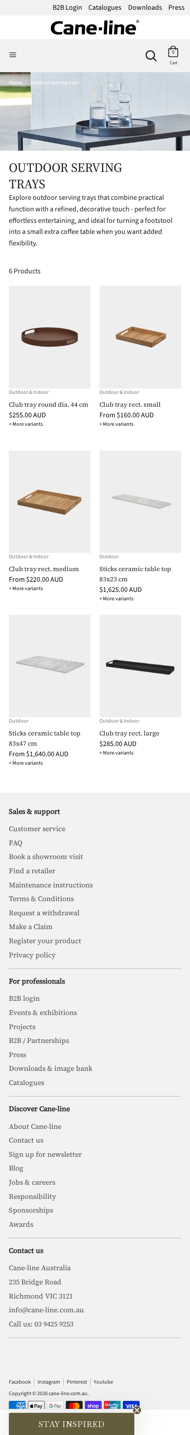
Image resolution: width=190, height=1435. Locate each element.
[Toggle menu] (13, 55)
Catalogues (105, 7)
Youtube (103, 1382)
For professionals (37, 981)
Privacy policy (32, 955)
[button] (71, 1424)
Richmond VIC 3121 (41, 1296)
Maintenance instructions (51, 885)
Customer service (37, 828)
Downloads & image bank (50, 1068)
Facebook (20, 1382)
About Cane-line (35, 1126)
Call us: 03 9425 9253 (41, 1324)
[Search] (151, 52)
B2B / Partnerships (39, 1040)
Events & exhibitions (43, 1012)
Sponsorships (31, 1210)
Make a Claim (31, 926)
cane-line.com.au (68, 1393)
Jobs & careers (32, 1182)
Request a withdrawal (44, 913)
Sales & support (34, 811)
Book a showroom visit (46, 856)
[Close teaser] (137, 1410)
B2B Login (67, 7)
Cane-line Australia (40, 1267)
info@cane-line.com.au (46, 1309)
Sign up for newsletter (45, 1154)
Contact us (26, 1140)
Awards (21, 1224)
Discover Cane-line (39, 1108)
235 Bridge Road (35, 1282)
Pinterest (77, 1382)
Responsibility (32, 1196)
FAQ (16, 843)
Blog (16, 1168)
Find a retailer (32, 870)
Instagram (49, 1382)
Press (176, 7)
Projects (22, 1026)
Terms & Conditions (41, 898)
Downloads (145, 7)
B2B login (24, 998)
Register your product (45, 940)
